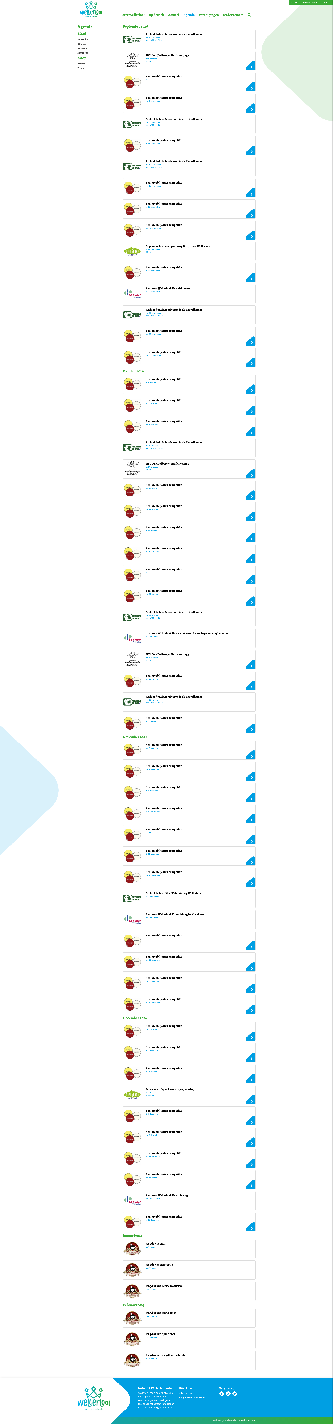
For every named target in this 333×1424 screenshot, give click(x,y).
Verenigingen (209, 15)
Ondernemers (233, 15)
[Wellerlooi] (98, 9)
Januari (81, 63)
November (82, 48)
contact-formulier (162, 1404)
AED (328, 2)
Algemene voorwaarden (193, 1397)
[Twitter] (234, 1393)
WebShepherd (248, 1420)
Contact (295, 2)
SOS (320, 2)
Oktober (81, 43)
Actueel (173, 15)
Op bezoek (156, 15)
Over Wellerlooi (133, 15)
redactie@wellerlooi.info (160, 1407)
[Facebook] (221, 1393)
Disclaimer (186, 1393)
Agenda (189, 15)
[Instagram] (228, 1393)
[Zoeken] (249, 15)
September (83, 39)
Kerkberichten (308, 2)
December (82, 52)
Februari (81, 68)
